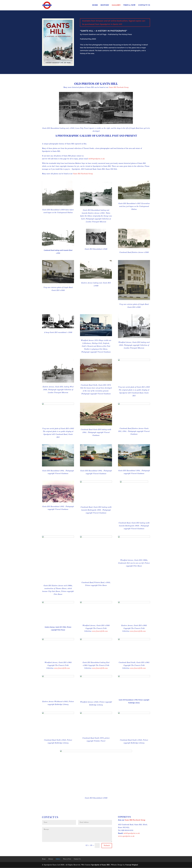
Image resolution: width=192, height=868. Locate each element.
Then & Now (129, 5)
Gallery (116, 5)
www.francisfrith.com (100, 631)
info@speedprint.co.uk (96, 159)
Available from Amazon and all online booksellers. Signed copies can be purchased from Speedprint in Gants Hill (113, 22)
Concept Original (131, 865)
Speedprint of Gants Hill (100, 865)
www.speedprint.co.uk (126, 836)
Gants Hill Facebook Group (119, 87)
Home (95, 5)
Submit (107, 846)
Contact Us (144, 5)
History (104, 5)
